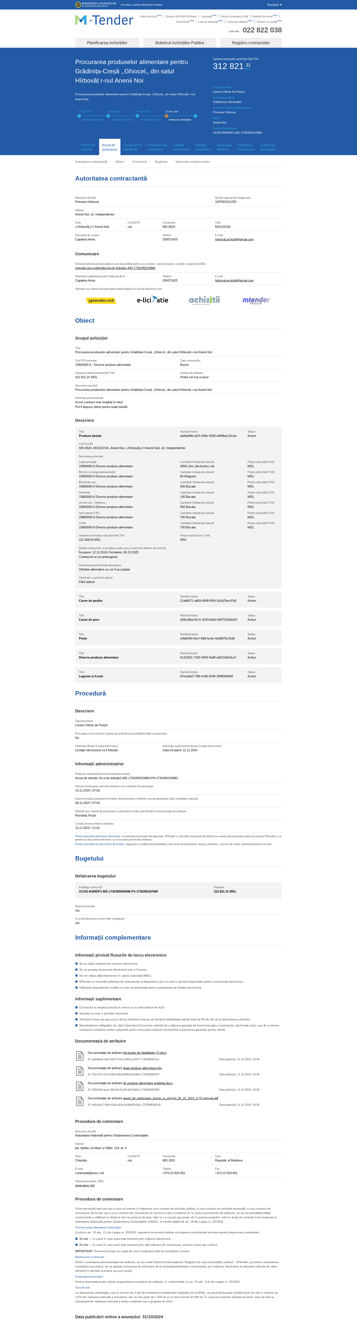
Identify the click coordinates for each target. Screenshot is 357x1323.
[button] (274, 5)
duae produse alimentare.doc (142, 1068)
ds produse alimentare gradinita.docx (148, 1083)
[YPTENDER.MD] (101, 301)
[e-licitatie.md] (152, 301)
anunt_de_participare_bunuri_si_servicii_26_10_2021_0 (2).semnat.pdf (170, 1098)
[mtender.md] (255, 301)
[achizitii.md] (204, 301)
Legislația (209, 16)
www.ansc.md (84, 1185)
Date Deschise (151, 16)
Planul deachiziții (88, 147)
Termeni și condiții (269, 21)
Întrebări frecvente (264, 16)
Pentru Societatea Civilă (234, 16)
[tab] (87, 147)
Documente (185, 21)
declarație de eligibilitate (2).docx (145, 1053)
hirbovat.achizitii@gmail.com (234, 239)
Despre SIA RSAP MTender (181, 16)
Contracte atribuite (239, 21)
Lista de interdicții (210, 21)
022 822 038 (262, 29)
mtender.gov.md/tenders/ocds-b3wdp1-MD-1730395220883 (115, 268)
